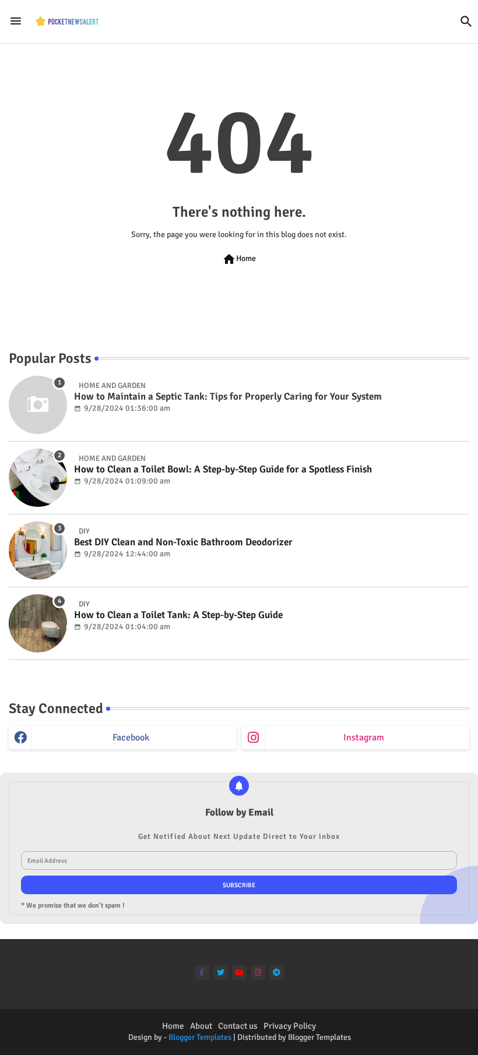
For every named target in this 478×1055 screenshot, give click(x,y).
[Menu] (15, 21)
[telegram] (276, 972)
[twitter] (220, 972)
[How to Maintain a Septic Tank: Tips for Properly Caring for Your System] (38, 405)
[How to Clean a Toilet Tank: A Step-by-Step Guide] (38, 623)
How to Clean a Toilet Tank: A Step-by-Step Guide (178, 615)
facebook (131, 737)
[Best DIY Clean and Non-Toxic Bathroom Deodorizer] (38, 550)
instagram (363, 737)
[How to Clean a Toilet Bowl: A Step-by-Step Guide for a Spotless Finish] (38, 478)
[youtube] (239, 972)
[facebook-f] (202, 972)
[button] (466, 21)
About (201, 1026)
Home (239, 259)
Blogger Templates (199, 1037)
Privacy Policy (289, 1026)
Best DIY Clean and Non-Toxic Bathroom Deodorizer (183, 542)
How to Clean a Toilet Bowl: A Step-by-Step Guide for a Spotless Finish (223, 469)
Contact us (238, 1026)
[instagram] (258, 972)
